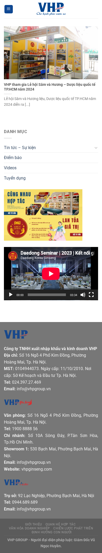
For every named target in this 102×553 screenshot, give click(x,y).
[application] (51, 273)
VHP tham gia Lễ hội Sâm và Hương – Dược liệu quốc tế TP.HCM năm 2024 (49, 86)
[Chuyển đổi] (96, 147)
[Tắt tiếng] (83, 294)
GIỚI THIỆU (33, 524)
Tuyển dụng (15, 178)
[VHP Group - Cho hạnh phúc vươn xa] (51, 9)
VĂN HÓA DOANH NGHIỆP (29, 528)
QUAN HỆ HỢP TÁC (61, 524)
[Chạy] (10, 294)
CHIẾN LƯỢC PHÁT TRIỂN (73, 528)
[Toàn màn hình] (91, 294)
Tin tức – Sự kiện (20, 147)
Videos (10, 167)
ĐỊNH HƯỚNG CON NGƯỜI (52, 532)
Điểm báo (13, 157)
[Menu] (8, 9)
